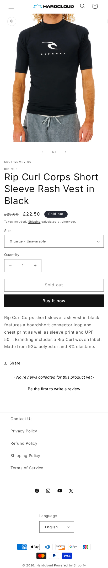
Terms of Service (27, 468)
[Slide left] (42, 152)
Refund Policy (23, 443)
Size (8, 231)
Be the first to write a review (54, 388)
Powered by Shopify (70, 565)
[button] (11, 6)
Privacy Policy (23, 431)
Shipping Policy (25, 455)
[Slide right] (66, 152)
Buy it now (54, 300)
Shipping (34, 221)
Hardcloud (44, 565)
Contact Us (21, 418)
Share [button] (15, 363)
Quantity (11, 255)
